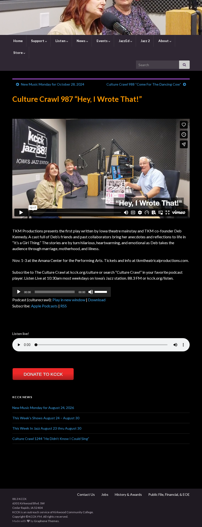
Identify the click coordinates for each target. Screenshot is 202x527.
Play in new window (68, 299)
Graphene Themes (46, 521)
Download (96, 299)
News (81, 41)
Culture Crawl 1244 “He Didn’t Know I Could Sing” (50, 439)
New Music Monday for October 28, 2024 (52, 84)
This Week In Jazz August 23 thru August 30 (46, 428)
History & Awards (128, 494)
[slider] (101, 291)
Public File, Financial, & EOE (169, 494)
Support (37, 41)
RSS (63, 305)
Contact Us (85, 494)
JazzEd (124, 41)
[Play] (18, 291)
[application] (61, 292)
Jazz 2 (145, 41)
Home (18, 41)
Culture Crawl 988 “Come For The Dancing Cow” (143, 84)
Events (102, 41)
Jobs (104, 494)
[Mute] (90, 291)
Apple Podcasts (44, 305)
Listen (60, 41)
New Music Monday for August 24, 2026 (43, 408)
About (163, 41)
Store (18, 53)
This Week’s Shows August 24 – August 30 (45, 418)
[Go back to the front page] (101, 17)
